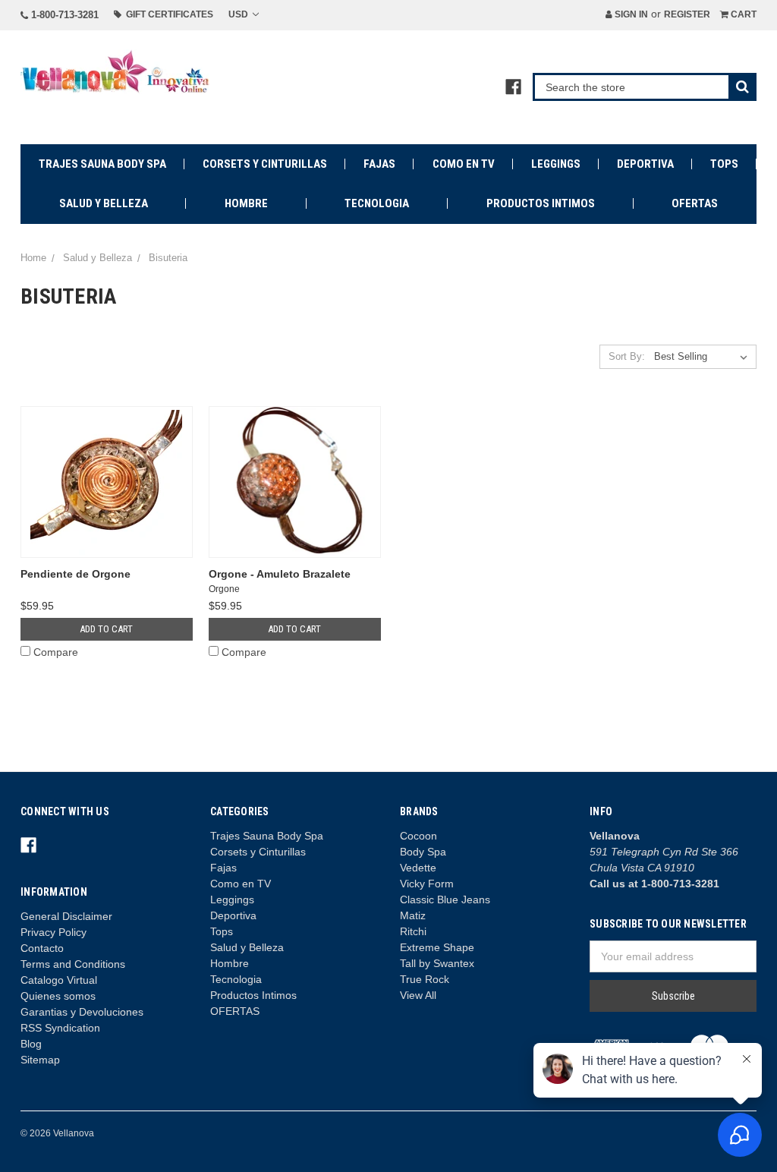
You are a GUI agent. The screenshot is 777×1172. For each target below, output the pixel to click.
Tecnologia (376, 203)
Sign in (630, 14)
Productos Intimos (540, 203)
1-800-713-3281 (63, 14)
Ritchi (413, 931)
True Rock (424, 979)
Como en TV (464, 164)
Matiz (413, 915)
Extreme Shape (437, 947)
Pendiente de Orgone (75, 574)
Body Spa (423, 852)
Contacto (42, 948)
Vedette (418, 868)
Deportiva (645, 164)
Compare (55, 652)
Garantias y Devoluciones (81, 1012)
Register (687, 14)
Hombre (246, 203)
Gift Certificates (167, 14)
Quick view (106, 481)
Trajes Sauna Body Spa (102, 164)
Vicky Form (427, 883)
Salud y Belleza (103, 203)
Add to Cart (106, 629)
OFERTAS (695, 203)
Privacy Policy (53, 932)
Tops (724, 164)
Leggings (555, 164)
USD (239, 14)
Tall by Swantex (437, 963)
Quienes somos (58, 996)
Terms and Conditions (72, 964)
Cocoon (418, 836)
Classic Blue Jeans (445, 899)
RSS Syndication (60, 1028)
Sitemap (40, 1060)
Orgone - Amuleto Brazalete (280, 574)
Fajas (379, 164)
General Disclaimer (66, 916)
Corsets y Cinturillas (265, 164)
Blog (31, 1044)
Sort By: (627, 356)
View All (418, 995)
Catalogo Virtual (58, 980)
